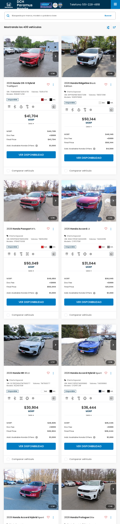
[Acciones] (53, 84)
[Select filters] (108, 27)
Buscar (108, 15)
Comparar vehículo (23, 170)
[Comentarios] (54, 107)
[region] (31, 138)
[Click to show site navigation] (115, 4)
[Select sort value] (113, 27)
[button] (56, 57)
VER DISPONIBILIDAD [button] (31, 155)
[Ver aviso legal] (33, 107)
